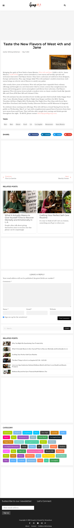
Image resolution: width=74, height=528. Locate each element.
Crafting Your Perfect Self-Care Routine (24, 354)
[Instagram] (34, 523)
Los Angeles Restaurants (11, 446)
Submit (67, 328)
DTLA (13, 460)
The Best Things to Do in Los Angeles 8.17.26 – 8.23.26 (29, 360)
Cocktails (21, 460)
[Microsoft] (38, 523)
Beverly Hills (49, 451)
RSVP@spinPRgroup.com (47, 113)
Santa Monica (60, 124)
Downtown (7, 432)
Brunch (53, 446)
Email (29, 309)
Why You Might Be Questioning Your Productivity (27, 343)
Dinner (18, 124)
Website (53, 309)
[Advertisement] (37, 24)
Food (25, 124)
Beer (11, 124)
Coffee (63, 432)
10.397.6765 (13, 74)
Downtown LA (23, 437)
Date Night (45, 432)
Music (6, 456)
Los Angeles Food (55, 437)
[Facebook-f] (30, 523)
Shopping (60, 451)
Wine (6, 460)
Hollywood (30, 456)
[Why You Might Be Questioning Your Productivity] (7, 343)
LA (31, 124)
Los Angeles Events (31, 442)
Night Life (21, 451)
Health (6, 451)
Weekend (17, 432)
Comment (7, 281)
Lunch (46, 446)
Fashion (32, 446)
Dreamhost (48, 520)
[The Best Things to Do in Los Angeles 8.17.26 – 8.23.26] (7, 360)
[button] (3, 5)
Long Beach (27, 432)
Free (13, 437)
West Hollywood (48, 456)
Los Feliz (54, 432)
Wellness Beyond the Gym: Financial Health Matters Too (29, 371)
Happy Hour (8, 442)
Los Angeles (38, 124)
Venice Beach (42, 437)
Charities (52, 442)
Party (36, 432)
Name (5, 309)
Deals (13, 456)
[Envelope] (42, 523)
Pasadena (62, 446)
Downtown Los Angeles (35, 451)
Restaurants (49, 124)
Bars (5, 124)
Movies (43, 442)
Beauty (6, 437)
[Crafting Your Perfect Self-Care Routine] (7, 355)
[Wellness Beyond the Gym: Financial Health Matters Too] (7, 372)
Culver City (19, 442)
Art (39, 446)
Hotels (24, 446)
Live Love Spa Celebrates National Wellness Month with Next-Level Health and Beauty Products (39, 365)
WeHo (33, 437)
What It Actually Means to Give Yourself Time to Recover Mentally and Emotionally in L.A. (19, 218)
